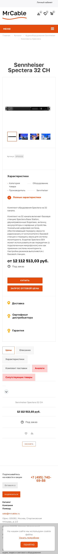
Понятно (29, 544)
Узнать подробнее (29, 537)
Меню (7, 28)
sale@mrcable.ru (11, 513)
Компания (7, 505)
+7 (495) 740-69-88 (41, 478)
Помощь (6, 508)
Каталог (6, 502)
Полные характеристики (27, 197)
